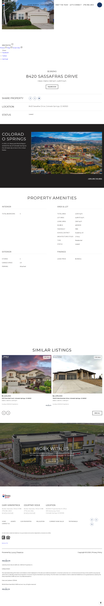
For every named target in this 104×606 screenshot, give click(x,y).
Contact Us (6, 523)
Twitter (4, 56)
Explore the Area (95, 179)
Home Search (33, 5)
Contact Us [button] (52, 461)
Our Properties (47, 5)
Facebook (5, 52)
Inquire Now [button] (52, 87)
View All (97, 413)
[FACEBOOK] (92, 519)
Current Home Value (56, 521)
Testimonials (73, 521)
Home (4, 521)
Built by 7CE (5, 543)
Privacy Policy (97, 552)
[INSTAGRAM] (96, 519)
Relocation (40, 521)
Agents (13, 521)
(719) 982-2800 (88, 5)
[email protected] (7, 513)
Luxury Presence (17, 552)
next (8, 41)
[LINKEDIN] (92, 524)
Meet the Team (61, 5)
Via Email (5, 59)
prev (4, 41)
